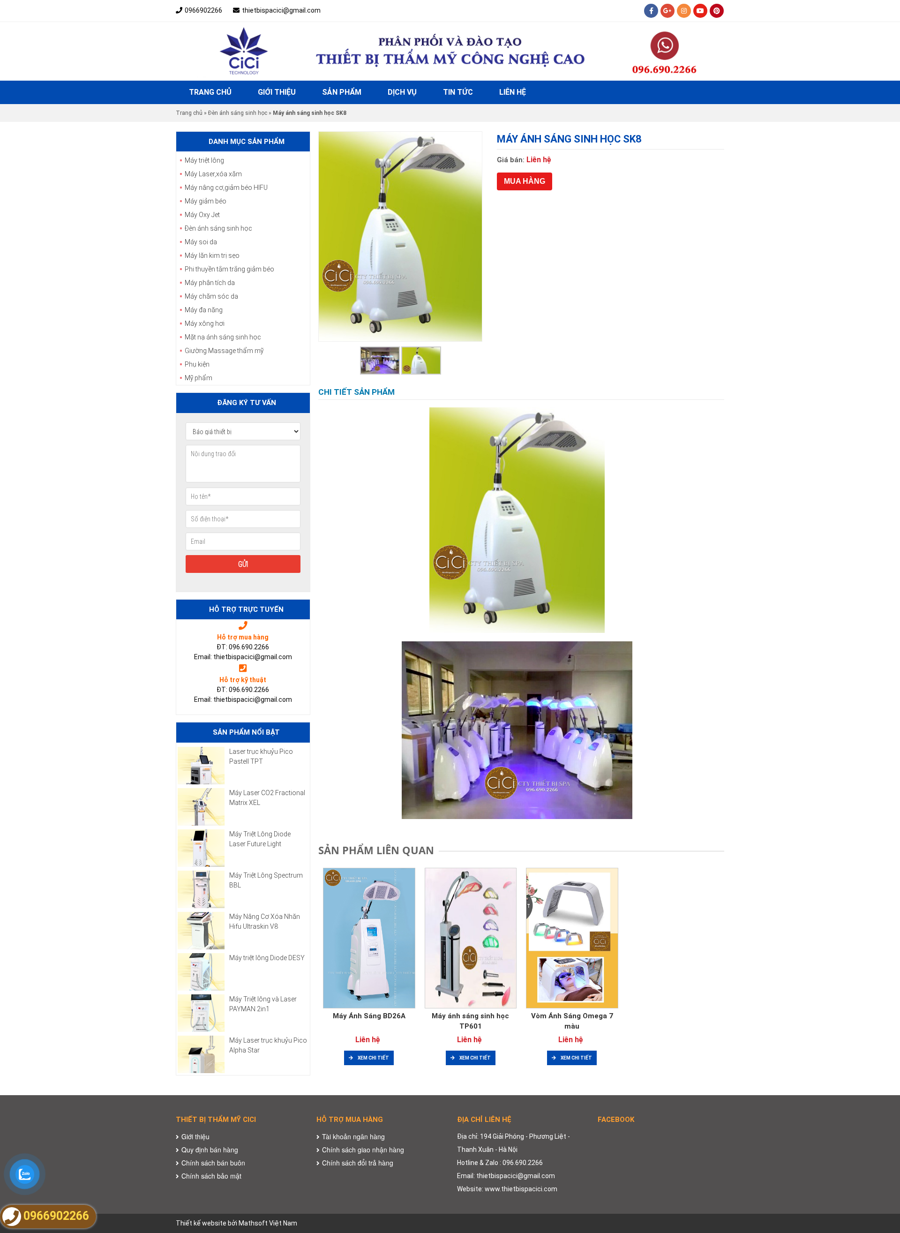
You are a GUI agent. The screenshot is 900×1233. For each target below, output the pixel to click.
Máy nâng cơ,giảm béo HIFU (226, 187)
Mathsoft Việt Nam (268, 1223)
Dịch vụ (402, 92)
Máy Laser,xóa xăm (213, 174)
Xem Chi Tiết (373, 1057)
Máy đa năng (204, 310)
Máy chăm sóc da (211, 296)
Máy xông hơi (205, 323)
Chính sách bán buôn (213, 1162)
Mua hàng (524, 181)
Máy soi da (201, 242)
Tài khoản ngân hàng (353, 1136)
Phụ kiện (197, 364)
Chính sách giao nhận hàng (363, 1149)
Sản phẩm (341, 92)
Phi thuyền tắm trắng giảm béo (229, 269)
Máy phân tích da (210, 282)
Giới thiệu (277, 92)
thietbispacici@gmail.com (281, 10)
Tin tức (458, 92)
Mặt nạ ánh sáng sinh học (223, 337)
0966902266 (203, 10)
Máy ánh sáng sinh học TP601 (470, 1021)
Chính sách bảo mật (211, 1175)
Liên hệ (512, 92)
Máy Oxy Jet (202, 214)
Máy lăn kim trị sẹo (212, 255)
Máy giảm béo (205, 201)
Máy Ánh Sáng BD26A (369, 1016)
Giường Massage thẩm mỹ (224, 350)
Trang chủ (210, 92)
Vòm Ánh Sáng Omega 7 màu (572, 1021)
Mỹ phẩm (198, 378)
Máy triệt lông (204, 160)
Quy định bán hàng (209, 1149)
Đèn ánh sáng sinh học (237, 113)
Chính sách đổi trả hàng (357, 1162)
